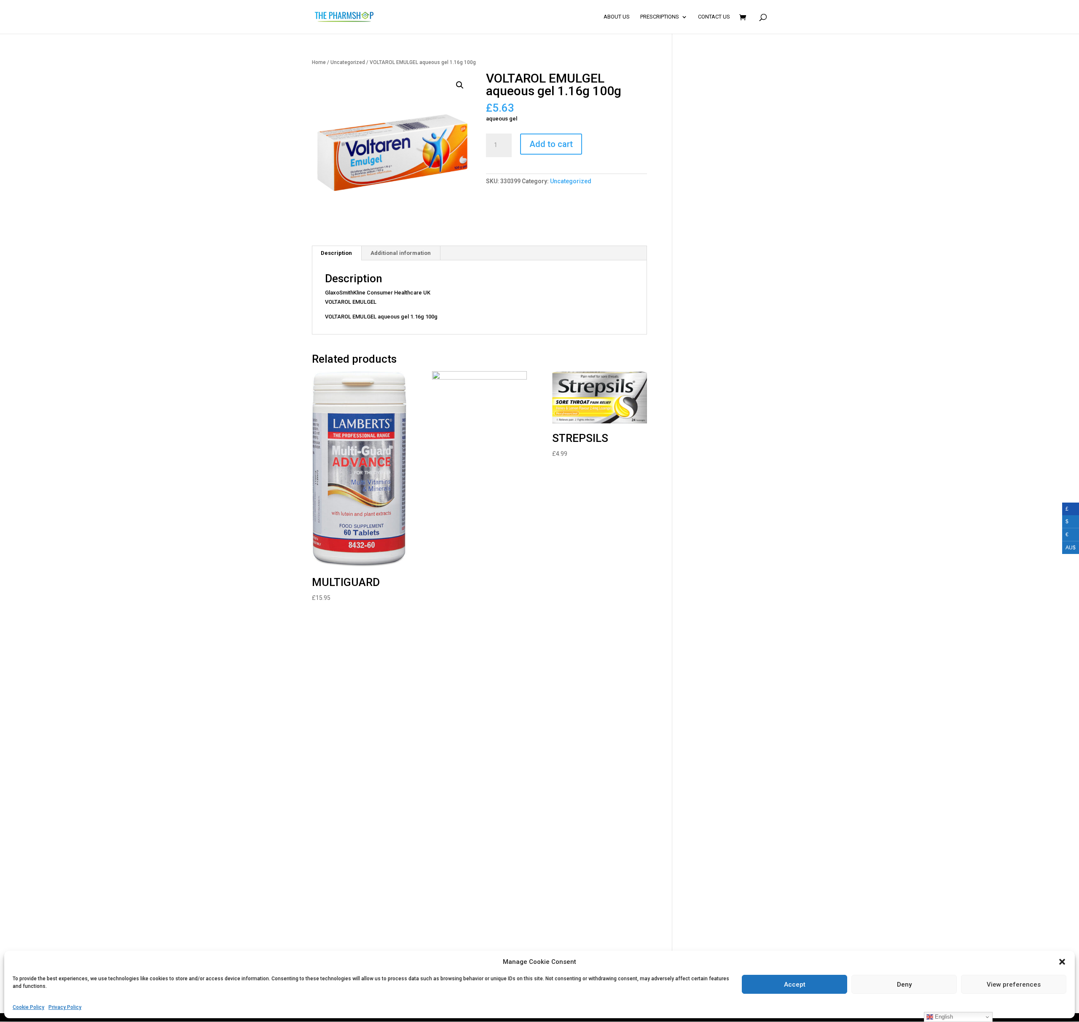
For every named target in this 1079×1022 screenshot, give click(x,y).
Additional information (400, 253)
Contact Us (714, 17)
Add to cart (551, 144)
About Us (617, 17)
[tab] (336, 253)
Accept (794, 984)
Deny (904, 984)
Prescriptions (659, 17)
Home (319, 62)
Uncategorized (347, 62)
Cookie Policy (28, 1007)
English (943, 1017)
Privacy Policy (64, 1007)
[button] (1062, 962)
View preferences (1014, 984)
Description (336, 253)
